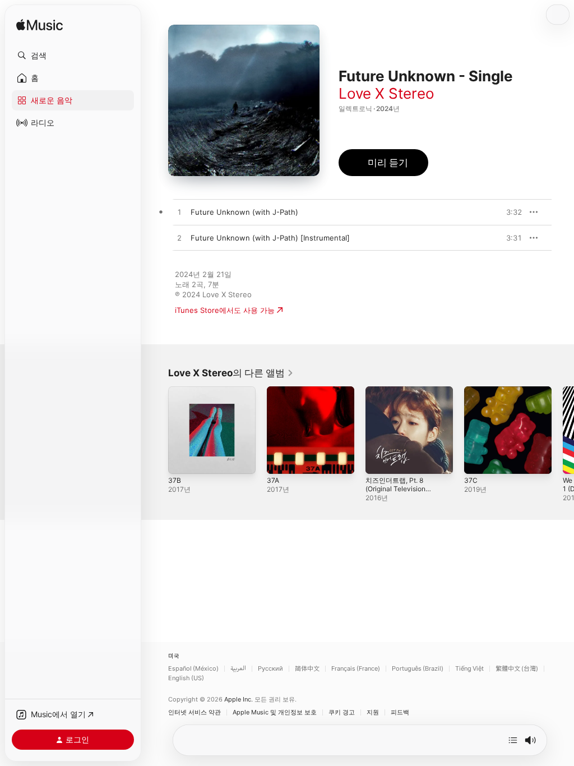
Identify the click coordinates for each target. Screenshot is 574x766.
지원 (373, 712)
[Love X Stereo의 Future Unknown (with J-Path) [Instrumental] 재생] (179, 238)
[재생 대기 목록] (513, 740)
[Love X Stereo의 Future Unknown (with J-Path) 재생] (179, 212)
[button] (72, 55)
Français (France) (355, 669)
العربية (238, 669)
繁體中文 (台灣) (517, 669)
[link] (231, 373)
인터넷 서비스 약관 (194, 712)
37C (471, 480)
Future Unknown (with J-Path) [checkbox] (244, 211)
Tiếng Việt (469, 669)
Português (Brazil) (417, 669)
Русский (270, 669)
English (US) (186, 678)
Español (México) (193, 669)
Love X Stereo (386, 93)
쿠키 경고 (341, 712)
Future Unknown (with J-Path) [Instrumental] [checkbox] (270, 237)
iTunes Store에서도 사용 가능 (225, 310)
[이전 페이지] (157, 430)
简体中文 (307, 669)
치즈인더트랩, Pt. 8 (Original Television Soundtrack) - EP (395, 488)
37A (273, 480)
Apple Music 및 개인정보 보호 (275, 712)
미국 (173, 656)
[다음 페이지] (563, 430)
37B (174, 480)
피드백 (400, 712)
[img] (39, 25)
